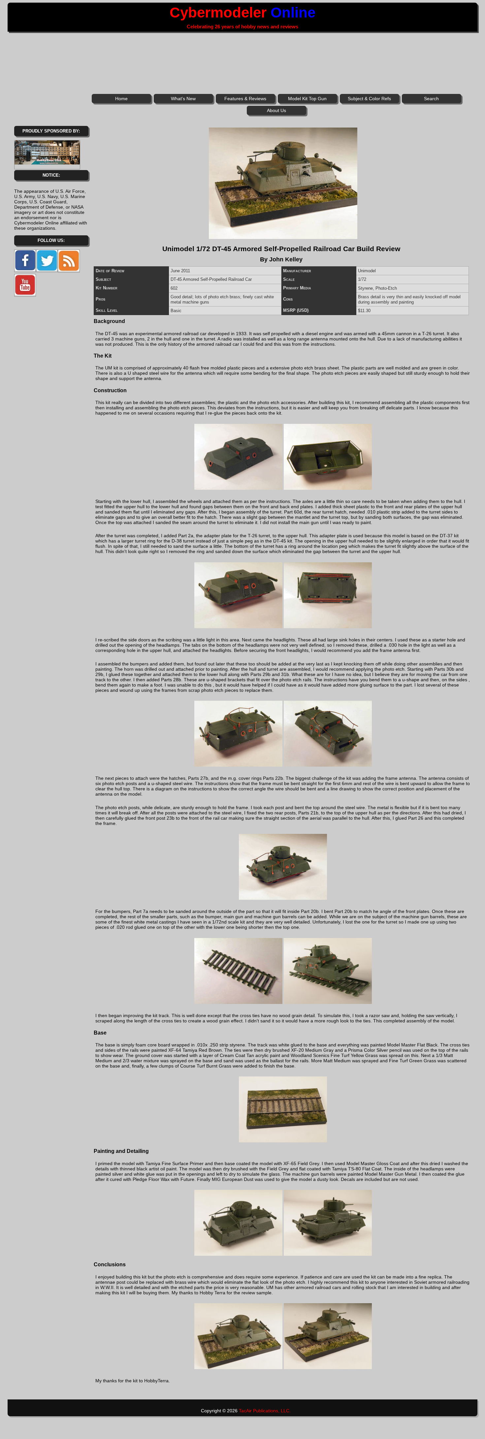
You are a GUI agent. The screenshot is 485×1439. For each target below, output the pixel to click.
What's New (183, 98)
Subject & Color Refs (369, 98)
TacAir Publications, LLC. (265, 1410)
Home (121, 98)
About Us (276, 110)
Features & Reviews (245, 98)
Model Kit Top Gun (307, 98)
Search (431, 98)
